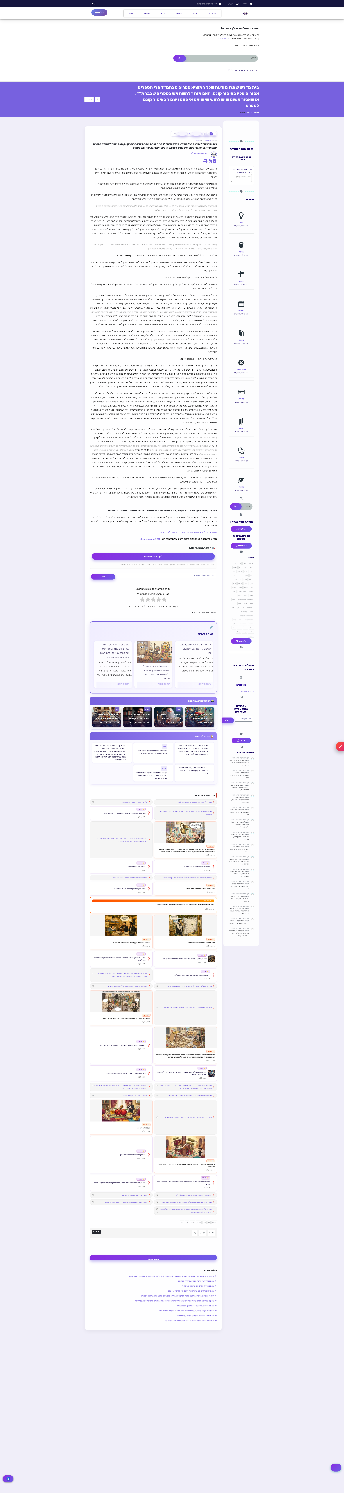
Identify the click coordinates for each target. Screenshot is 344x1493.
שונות (241, 428)
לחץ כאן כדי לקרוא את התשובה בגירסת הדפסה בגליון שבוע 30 (188, 532)
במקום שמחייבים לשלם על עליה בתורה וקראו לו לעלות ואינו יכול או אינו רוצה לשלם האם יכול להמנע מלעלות (174, 1301)
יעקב (235, 579)
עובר (187, 1222)
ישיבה (246, 584)
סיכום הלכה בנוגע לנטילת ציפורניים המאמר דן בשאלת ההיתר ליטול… (239, 787)
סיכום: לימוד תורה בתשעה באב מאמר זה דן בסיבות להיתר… (239, 849)
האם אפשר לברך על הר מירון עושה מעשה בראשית (195, 1315)
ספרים (163, 13)
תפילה (241, 340)
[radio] (164, 600)
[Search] (179, 58)
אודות (195, 13)
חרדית (251, 579)
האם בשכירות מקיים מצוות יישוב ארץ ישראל (198, 1286)
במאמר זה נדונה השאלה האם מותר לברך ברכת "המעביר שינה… (239, 812)
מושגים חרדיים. (242, 592)
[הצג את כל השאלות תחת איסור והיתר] (241, 356)
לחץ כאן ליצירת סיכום (153, 556)
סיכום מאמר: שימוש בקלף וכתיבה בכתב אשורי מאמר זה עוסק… (239, 886)
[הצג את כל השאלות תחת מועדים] (241, 297)
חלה (241, 575)
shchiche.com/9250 (150, 538)
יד (240, 579)
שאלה (251, 628)
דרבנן (245, 567)
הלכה (245, 571)
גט (209, 1222)
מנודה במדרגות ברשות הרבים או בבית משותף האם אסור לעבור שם (189, 1320)
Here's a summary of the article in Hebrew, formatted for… (240, 824)
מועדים (241, 310)
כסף (204, 1222)
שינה (233, 628)
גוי (235, 563)
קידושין (251, 624)
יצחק (251, 584)
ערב (243, 608)
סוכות (251, 604)
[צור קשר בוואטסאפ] (336, 1468)
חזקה (246, 575)
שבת (241, 222)
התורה (240, 571)
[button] (93, 4)
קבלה (251, 612)
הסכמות (179, 13)
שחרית (240, 628)
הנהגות (241, 281)
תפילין (238, 632)
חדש (234, 571)
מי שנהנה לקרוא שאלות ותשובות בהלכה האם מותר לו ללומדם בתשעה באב (186, 1311)
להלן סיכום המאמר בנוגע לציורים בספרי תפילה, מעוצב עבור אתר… (239, 762)
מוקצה (251, 592)
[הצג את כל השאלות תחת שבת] (241, 209)
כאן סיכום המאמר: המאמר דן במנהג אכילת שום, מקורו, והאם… (240, 799)
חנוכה (235, 575)
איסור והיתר (241, 369)
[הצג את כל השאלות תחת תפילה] (241, 327)
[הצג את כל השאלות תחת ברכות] (241, 239)
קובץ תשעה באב (248, 620)
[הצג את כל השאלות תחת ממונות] (241, 386)
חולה (251, 575)
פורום (131, 13)
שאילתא (235, 624)
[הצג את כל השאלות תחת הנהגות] (241, 268)
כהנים (240, 584)
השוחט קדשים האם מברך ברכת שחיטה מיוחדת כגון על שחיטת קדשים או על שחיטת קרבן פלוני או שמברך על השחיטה (171, 1276)
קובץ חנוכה (244, 612)
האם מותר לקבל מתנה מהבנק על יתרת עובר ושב (196, 1281)
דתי (240, 567)
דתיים (235, 567)
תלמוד (251, 632)
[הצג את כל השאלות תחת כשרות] (241, 474)
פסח (182, 1222)
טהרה (245, 579)
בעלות (214, 1222)
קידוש (234, 620)
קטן (240, 620)
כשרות (241, 487)
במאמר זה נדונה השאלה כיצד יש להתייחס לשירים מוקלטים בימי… (239, 873)
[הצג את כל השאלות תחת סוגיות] (241, 444)
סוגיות (241, 457)
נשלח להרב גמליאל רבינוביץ (245, 600)
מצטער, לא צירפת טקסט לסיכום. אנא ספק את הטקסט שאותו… (239, 898)
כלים (234, 584)
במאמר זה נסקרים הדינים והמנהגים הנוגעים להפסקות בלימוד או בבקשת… (239, 933)
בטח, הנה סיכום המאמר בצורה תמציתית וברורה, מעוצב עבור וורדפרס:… (239, 910)
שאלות (213, 13)
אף (240, 563)
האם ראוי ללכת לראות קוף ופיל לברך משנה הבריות (195, 1306)
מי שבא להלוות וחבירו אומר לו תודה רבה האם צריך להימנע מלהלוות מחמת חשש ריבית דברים (156, 672)
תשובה (251, 636)
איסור (244, 563)
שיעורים (147, 13)
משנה (245, 596)
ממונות (198, 140)
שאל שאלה (99, 12)
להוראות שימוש (224, 38)
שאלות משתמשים (247, 691)
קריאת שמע (243, 624)
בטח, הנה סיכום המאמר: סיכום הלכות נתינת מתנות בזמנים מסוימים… (239, 861)
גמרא (251, 567)
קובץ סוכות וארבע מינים (246, 616)
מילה (234, 592)
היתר (251, 571)
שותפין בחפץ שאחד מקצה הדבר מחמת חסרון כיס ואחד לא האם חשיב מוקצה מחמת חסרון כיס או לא (177, 1296)
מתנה (239, 596)
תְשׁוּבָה (96, 1231)
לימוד (240, 588)
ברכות (241, 252)
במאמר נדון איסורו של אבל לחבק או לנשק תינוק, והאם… (240, 836)
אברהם (251, 563)
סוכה (233, 600)
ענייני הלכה (250, 608)
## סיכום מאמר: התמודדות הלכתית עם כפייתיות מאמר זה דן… (239, 775)
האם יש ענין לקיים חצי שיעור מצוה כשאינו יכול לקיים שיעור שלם (191, 1291)
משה (251, 596)
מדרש (198, 1222)
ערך (238, 608)
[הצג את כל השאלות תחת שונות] (241, 415)
